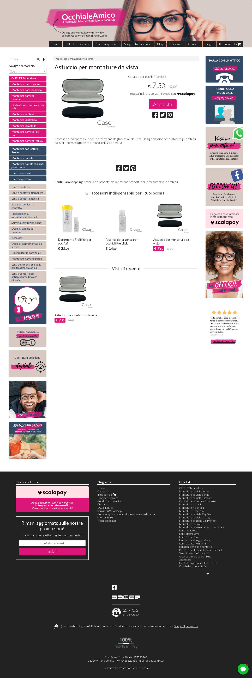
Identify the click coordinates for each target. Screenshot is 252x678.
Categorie (103, 491)
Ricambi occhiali (106, 520)
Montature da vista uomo (26, 84)
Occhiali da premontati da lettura (26, 245)
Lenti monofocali (21, 172)
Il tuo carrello (228, 44)
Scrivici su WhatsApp (109, 510)
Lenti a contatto (20, 187)
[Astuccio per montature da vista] (89, 104)
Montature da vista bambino (22, 97)
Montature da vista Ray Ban (25, 133)
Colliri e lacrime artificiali (26, 252)
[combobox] (27, 71)
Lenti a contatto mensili (25, 198)
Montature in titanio (23, 114)
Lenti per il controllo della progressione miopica (26, 266)
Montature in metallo (23, 125)
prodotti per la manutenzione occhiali (153, 182)
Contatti (194, 44)
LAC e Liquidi (105, 507)
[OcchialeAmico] (126, 23)
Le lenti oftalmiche (77, 44)
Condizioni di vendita (109, 501)
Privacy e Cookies (107, 497)
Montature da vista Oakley (27, 140)
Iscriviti (52, 551)
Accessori (17, 237)
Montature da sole (22, 158)
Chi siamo (175, 44)
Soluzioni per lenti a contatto (22, 206)
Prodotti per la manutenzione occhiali (74, 58)
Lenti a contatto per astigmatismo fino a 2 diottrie (24, 277)
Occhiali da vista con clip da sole (27, 106)
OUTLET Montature (23, 78)
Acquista (162, 104)
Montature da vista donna (26, 89)
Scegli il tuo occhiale (137, 44)
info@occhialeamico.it (151, 660)
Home (55, 44)
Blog (160, 44)
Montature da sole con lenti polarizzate (27, 165)
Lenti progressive (21, 178)
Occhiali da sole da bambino (22, 230)
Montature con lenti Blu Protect (25, 150)
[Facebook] (114, 588)
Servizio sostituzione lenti (26, 222)
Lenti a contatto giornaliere (27, 192)
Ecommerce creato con (126, 667)
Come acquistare (107, 44)
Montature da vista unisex (26, 258)
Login (209, 44)
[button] (243, 669)
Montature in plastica (24, 119)
